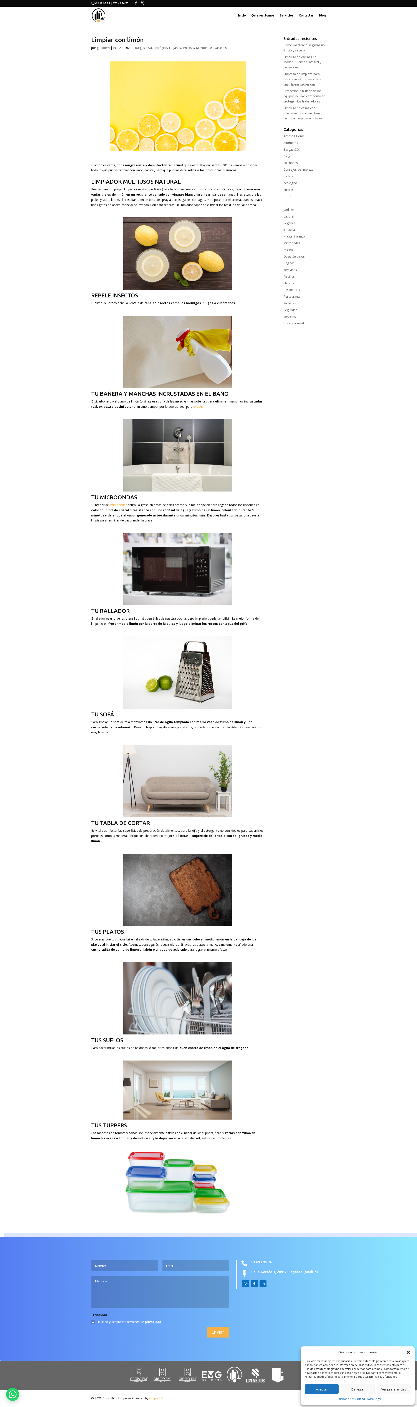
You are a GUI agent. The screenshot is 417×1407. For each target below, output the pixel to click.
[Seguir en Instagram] (245, 1283)
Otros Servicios (294, 256)
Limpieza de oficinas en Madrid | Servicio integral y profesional (302, 62)
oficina (288, 250)
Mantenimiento (294, 236)
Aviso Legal (374, 1399)
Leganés (175, 48)
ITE (285, 203)
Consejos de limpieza (298, 169)
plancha (288, 283)
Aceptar (322, 1389)
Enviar (218, 1332)
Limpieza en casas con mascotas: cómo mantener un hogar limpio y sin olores (302, 113)
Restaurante (292, 296)
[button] (408, 1352)
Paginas (289, 263)
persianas (290, 270)
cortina (288, 176)
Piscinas (289, 276)
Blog (322, 15)
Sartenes (220, 48)
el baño (198, 406)
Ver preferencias (393, 1389)
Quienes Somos (262, 15)
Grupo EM (156, 1398)
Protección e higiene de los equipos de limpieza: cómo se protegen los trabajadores (304, 96)
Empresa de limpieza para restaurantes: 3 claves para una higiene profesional (302, 79)
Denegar (357, 1389)
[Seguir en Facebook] (254, 1283)
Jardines (289, 210)
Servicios (286, 15)
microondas (118, 505)
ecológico (160, 48)
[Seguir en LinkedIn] (263, 1283)
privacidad (153, 1322)
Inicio (242, 15)
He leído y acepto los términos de (129, 1322)
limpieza (188, 48)
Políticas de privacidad (351, 1399)
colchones (290, 163)
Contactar (306, 15)
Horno (287, 196)
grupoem (103, 48)
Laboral (288, 216)
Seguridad (290, 310)
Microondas (204, 48)
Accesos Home (294, 136)
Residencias (291, 290)
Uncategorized (293, 323)
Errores (288, 190)
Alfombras (290, 143)
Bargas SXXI (143, 48)
